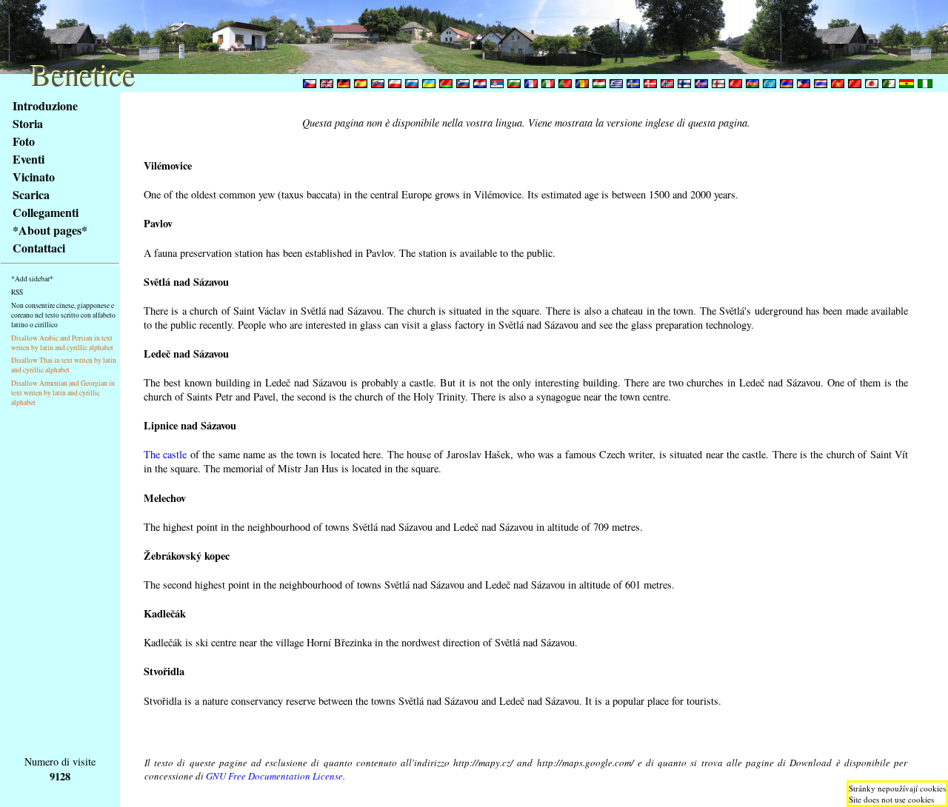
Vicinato (34, 176)
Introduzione (45, 105)
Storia (28, 123)
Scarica (31, 194)
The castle (165, 454)
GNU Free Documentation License (274, 776)
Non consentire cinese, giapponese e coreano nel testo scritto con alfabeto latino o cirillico (63, 315)
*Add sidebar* (32, 279)
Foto (24, 141)
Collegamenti (46, 212)
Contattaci (39, 247)
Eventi (28, 158)
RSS (17, 292)
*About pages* (50, 229)
